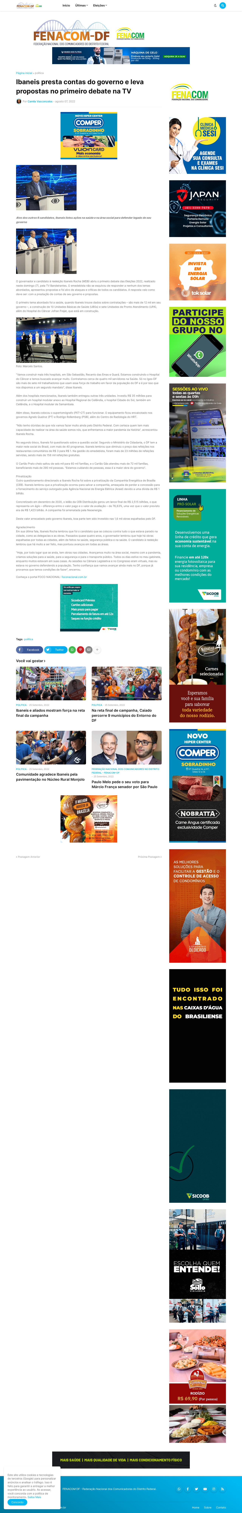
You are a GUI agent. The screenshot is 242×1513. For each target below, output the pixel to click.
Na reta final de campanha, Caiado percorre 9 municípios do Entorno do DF (124, 715)
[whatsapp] (179, 1489)
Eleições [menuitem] (99, 5)
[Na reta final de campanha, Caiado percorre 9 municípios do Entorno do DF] (127, 683)
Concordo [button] (17, 1502)
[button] (215, 5)
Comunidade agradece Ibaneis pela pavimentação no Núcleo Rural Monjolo (50, 777)
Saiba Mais (34, 1497)
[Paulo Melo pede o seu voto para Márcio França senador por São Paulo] (127, 747)
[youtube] (205, 1489)
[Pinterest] (80, 649)
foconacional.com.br (74, 576)
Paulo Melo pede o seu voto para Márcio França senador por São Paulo (124, 784)
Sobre (207, 1507)
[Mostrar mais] (97, 649)
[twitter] (196, 1489)
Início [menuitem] (66, 5)
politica (39, 73)
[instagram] (213, 1489)
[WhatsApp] (72, 649)
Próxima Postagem (149, 856)
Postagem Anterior (29, 856)
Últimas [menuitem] (80, 5)
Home (195, 1507)
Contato (221, 1507)
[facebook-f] (187, 1489)
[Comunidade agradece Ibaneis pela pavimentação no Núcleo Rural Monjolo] (51, 747)
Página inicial (24, 73)
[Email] (88, 649)
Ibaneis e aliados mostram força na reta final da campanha (50, 713)
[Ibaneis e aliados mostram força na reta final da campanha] (51, 683)
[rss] (222, 1489)
